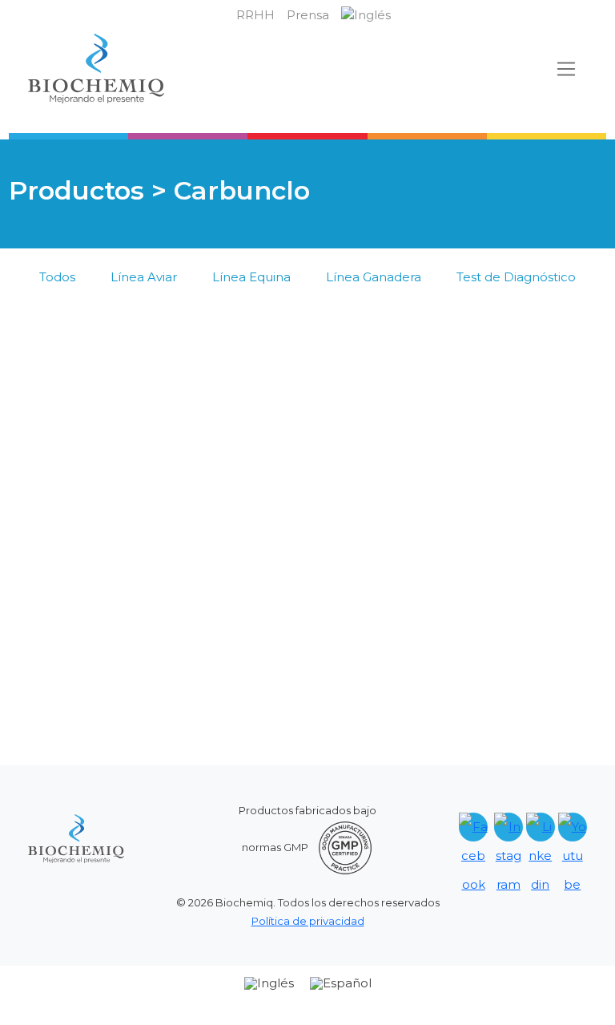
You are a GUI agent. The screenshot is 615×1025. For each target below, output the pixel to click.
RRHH (255, 14)
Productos (76, 190)
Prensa (308, 14)
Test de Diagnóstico (516, 276)
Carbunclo (61, 583)
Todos (57, 276)
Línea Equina (251, 276)
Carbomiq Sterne (100, 603)
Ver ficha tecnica (115, 467)
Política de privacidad (307, 920)
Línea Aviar (144, 276)
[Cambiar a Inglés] (366, 15)
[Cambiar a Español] (341, 983)
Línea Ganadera (373, 276)
